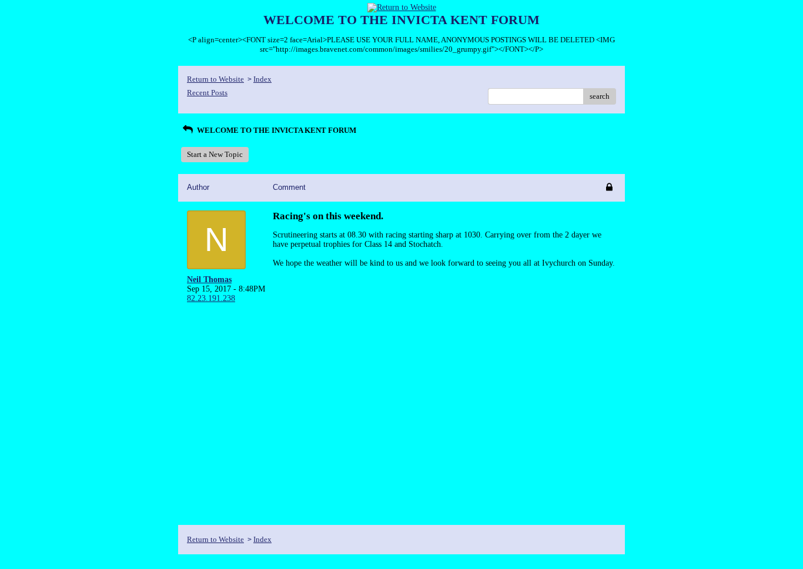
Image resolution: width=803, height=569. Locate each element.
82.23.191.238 (211, 298)
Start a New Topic (215, 154)
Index (262, 79)
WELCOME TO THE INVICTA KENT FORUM (275, 130)
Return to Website (215, 79)
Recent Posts (207, 92)
